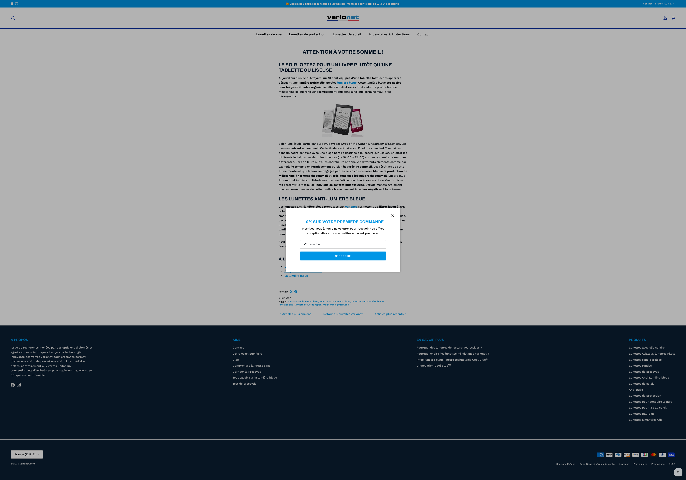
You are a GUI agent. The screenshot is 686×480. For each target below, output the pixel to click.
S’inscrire (343, 256)
